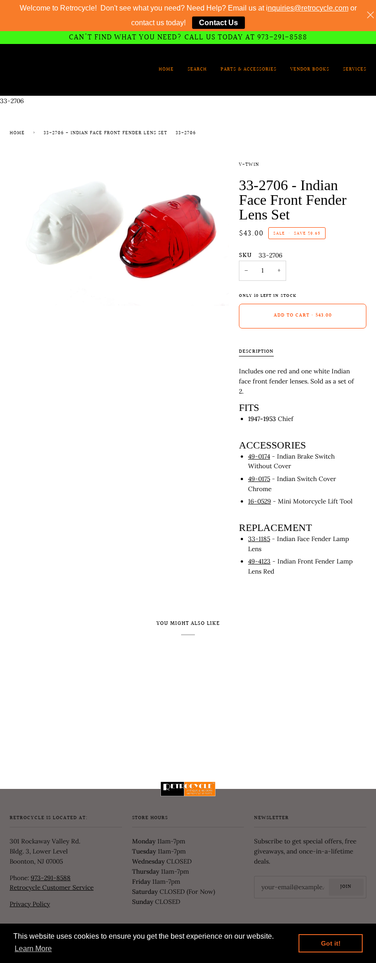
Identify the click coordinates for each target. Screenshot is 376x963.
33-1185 (259, 539)
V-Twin (249, 165)
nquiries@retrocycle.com (308, 8)
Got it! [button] (331, 943)
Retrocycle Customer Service (52, 887)
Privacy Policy (30, 904)
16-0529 (259, 501)
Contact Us (218, 23)
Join (346, 887)
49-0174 (259, 456)
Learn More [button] (33, 948)
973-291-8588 (51, 878)
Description (256, 352)
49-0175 (259, 479)
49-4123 (259, 561)
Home (17, 133)
